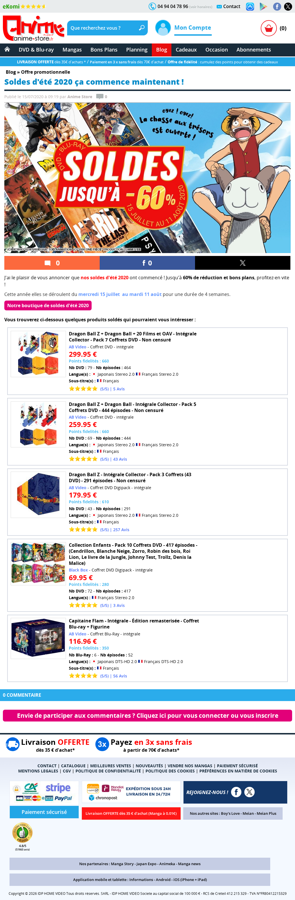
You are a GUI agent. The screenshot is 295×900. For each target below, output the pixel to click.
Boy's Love (230, 813)
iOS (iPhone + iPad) (190, 879)
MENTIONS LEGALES (38, 771)
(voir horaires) (200, 6)
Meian (248, 813)
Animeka (167, 863)
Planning (137, 49)
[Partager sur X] (242, 263)
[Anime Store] (33, 28)
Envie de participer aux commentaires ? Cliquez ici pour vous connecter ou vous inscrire (147, 715)
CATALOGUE (73, 765)
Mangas (72, 49)
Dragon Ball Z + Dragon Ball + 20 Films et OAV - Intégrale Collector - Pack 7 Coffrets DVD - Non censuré (132, 337)
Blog (161, 49)
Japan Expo (146, 863)
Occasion (216, 49)
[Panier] (269, 28)
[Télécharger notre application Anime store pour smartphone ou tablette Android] (263, 7)
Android (163, 879)
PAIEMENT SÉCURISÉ (237, 765)
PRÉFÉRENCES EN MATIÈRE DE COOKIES (238, 771)
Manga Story (122, 863)
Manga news (189, 863)
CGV (67, 771)
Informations (141, 879)
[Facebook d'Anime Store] (236, 792)
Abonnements (254, 49)
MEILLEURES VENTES (110, 765)
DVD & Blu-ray (36, 49)
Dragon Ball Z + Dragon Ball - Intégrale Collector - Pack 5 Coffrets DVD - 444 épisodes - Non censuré (132, 407)
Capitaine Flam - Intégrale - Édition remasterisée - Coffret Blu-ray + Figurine (134, 624)
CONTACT (46, 765)
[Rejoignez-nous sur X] (288, 7)
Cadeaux (186, 49)
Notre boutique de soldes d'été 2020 (48, 305)
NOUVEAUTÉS (149, 765)
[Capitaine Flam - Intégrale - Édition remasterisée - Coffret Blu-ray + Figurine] (38, 638)
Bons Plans (104, 49)
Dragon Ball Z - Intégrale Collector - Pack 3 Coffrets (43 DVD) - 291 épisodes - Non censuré (130, 477)
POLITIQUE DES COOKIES (170, 771)
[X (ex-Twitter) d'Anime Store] (249, 792)
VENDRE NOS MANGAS (190, 765)
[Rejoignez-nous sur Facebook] (277, 7)
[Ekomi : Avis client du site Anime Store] (22, 841)
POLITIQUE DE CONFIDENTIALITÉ (108, 771)
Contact (231, 6)
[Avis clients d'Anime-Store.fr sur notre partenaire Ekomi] (24, 6)
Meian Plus (266, 813)
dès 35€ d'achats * (51, 61)
